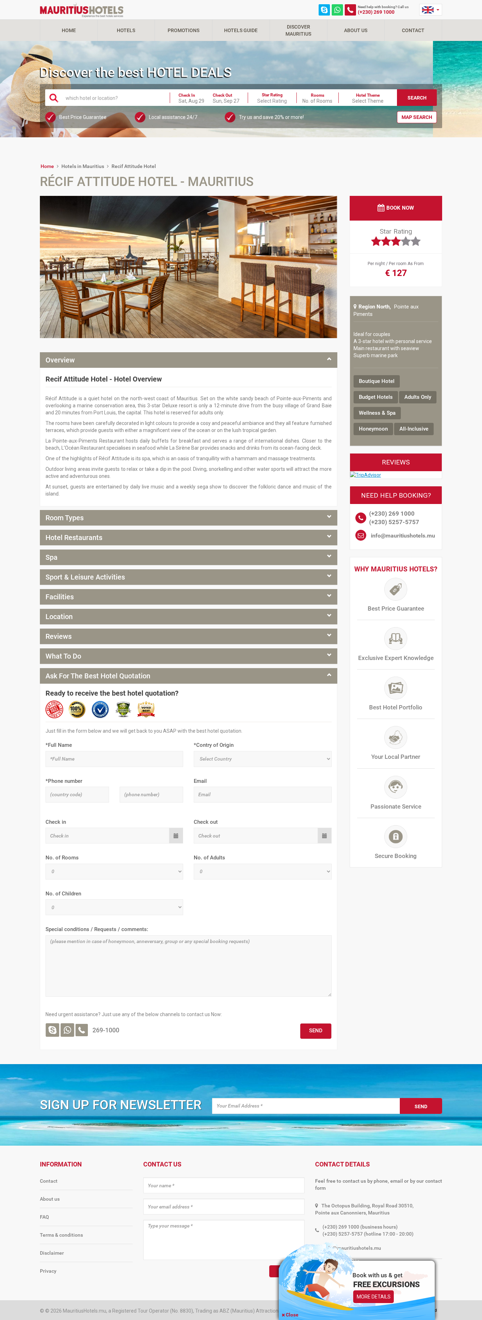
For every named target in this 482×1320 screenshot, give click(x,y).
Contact (413, 30)
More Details (374, 1297)
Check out (206, 822)
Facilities (60, 597)
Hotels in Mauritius (82, 166)
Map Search (417, 117)
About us (50, 1199)
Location (59, 616)
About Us (355, 30)
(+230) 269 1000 (376, 12)
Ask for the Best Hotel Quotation (98, 676)
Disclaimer (52, 1253)
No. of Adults (209, 857)
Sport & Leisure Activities (85, 577)
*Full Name (59, 745)
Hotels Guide (241, 30)
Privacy (48, 1271)
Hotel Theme (368, 95)
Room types (65, 518)
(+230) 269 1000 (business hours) (360, 1227)
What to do (63, 656)
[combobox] (113, 97)
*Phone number (64, 781)
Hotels (126, 30)
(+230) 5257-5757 (394, 522)
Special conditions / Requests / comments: (97, 929)
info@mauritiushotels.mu (403, 535)
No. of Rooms (62, 857)
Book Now (400, 208)
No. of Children (63, 893)
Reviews (59, 636)
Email (200, 781)
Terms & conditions (61, 1235)
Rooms (317, 95)
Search (417, 98)
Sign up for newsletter (120, 1104)
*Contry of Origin (214, 745)
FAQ (44, 1217)
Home (69, 30)
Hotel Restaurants (74, 537)
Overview (60, 360)
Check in (56, 822)
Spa (52, 557)
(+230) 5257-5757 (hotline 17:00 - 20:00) (368, 1234)
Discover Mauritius (298, 30)
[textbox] (113, 97)
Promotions (183, 30)
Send (421, 1106)
